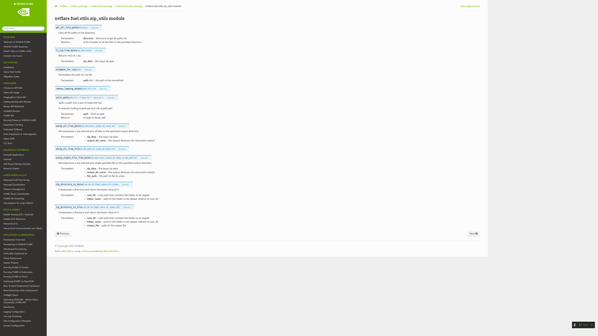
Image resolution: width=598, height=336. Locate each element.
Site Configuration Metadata (17, 321)
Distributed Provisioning (15, 249)
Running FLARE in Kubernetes (18, 272)
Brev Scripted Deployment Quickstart (22, 286)
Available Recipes (12, 111)
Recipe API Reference (14, 106)
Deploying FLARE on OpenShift (19, 281)
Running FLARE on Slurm (16, 276)
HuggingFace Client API (15, 97)
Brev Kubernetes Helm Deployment (21, 290)
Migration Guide (11, 76)
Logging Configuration (14, 312)
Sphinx (70, 251)
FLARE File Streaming (14, 198)
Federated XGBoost (13, 129)
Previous (64, 233)
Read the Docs (111, 251)
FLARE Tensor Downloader (16, 194)
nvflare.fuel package (101, 6)
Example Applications (14, 155)
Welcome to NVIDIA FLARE (17, 42)
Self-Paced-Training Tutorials (17, 164)
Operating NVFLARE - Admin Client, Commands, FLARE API (21, 301)
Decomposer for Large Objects (18, 203)
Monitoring (9, 307)
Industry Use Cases (13, 56)
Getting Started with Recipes (17, 102)
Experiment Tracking (13, 125)
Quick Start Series (12, 72)
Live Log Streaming (12, 316)
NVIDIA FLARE (24, 4)
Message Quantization (14, 185)
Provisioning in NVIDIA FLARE (18, 244)
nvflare (64, 6)
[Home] (56, 6)
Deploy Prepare (11, 263)
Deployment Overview (14, 240)
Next (472, 233)
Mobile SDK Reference (14, 219)
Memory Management (14, 189)
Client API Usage (11, 92)
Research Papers (11, 168)
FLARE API (9, 115)
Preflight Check (11, 295)
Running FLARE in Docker (16, 267)
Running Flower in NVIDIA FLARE (20, 120)
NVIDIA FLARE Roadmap (16, 47)
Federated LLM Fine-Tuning (16, 180)
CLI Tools (8, 143)
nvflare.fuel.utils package (128, 6)
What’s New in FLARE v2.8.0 (17, 51)
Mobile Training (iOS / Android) (18, 214)
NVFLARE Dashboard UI (15, 253)
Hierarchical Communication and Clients (23, 228)
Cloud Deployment (13, 258)
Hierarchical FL (11, 224)
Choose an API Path (13, 88)
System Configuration (14, 325)
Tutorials (8, 159)
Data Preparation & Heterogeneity (20, 134)
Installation (9, 67)
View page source (470, 6)
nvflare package (79, 6)
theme (86, 251)
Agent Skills (9, 139)
